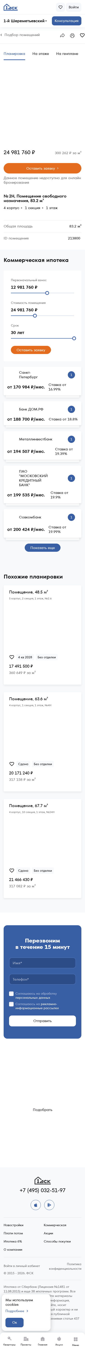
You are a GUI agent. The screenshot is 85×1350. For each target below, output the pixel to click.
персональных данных (32, 997)
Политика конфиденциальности (65, 1266)
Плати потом (13, 1233)
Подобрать (42, 1109)
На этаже (40, 53)
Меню (75, 1345)
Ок (14, 1322)
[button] (62, 35)
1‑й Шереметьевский (24, 21)
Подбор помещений (22, 35)
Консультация (67, 20)
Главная (42, 1344)
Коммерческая (55, 1225)
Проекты (26, 1344)
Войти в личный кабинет (22, 1266)
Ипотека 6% (13, 1241)
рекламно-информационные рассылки (37, 1006)
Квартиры (9, 1344)
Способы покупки (57, 1241)
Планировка (14, 53)
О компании (13, 1249)
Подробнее (14, 1311)
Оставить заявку (40, 168)
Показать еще (42, 547)
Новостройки (13, 1225)
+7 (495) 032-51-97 (43, 1190)
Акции (59, 1344)
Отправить (42, 1020)
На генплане (67, 53)
